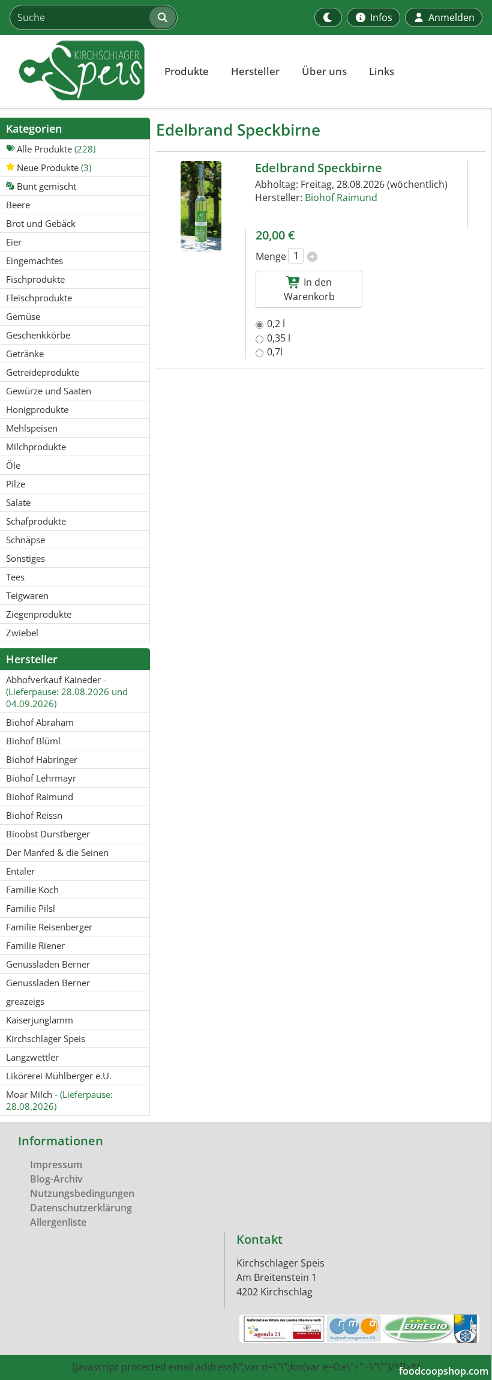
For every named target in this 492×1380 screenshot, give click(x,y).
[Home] (76, 71)
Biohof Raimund (341, 197)
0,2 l (276, 323)
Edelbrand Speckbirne (318, 168)
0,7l (275, 351)
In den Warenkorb (309, 289)
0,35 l (278, 338)
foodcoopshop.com (443, 1371)
